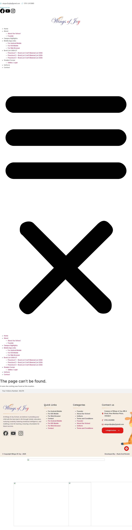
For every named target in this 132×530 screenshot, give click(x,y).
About (6, 31)
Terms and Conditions (85, 418)
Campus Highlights (11, 38)
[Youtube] (7, 11)
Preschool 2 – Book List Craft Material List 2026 (25, 55)
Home (6, 29)
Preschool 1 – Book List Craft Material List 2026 (25, 53)
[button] (66, 202)
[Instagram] (13, 11)
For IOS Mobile (13, 46)
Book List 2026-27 (10, 50)
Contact (7, 67)
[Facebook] (2, 11)
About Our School (14, 33)
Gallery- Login (13, 63)
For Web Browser (14, 48)
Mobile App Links (10, 41)
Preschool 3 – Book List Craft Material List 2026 (25, 58)
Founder (11, 36)
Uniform (7, 65)
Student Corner (9, 60)
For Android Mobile (14, 43)
